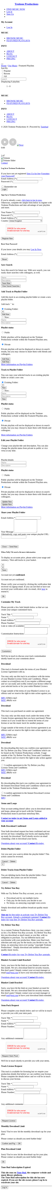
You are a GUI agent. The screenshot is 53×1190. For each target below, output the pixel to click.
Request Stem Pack (10, 1056)
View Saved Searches (11, 286)
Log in (9, 12)
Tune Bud (21, 1172)
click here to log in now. (32, 200)
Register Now (7, 238)
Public (7, 332)
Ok (3, 596)
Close (4, 547)
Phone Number (7, 623)
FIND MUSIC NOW (16, 9)
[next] (20, 145)
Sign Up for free (34, 173)
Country (4, 221)
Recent (7, 73)
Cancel (5, 861)
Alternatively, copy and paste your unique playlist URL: (25, 534)
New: (6, 317)
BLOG (10, 54)
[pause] (13, 145)
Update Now (7, 502)
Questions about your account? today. (22, 843)
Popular (7, 71)
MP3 (3, 698)
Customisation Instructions (12, 634)
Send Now (13, 547)
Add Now (5, 314)
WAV (3, 700)
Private (7, 344)
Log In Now (36, 249)
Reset (4, 259)
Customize (6, 651)
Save (4, 570)
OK (19, 1144)
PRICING (11, 58)
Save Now (6, 283)
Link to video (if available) (12, 626)
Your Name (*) (7, 212)
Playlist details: (7, 460)
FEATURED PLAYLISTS (18, 40)
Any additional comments (12, 1038)
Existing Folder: (11, 309)
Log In (9, 27)
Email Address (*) (9, 178)
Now (4, 388)
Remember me (10, 187)
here (43, 589)
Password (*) (6, 181)
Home (3, 66)
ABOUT (10, 51)
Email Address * (8, 518)
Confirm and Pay (8, 1144)
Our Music (12, 66)
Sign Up (10, 14)
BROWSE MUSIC (15, 38)
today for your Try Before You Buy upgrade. (25, 954)
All (5, 76)
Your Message (7, 532)
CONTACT (12, 56)
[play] (5, 145)
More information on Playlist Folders (17, 364)
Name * (4, 617)
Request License (8, 1121)
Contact (4, 163)
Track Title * (6, 614)
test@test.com (12, 972)
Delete (12, 861)
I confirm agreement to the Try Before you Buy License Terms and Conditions (23, 766)
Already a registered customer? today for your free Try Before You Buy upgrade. (25, 918)
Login (4, 189)
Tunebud (44, 127)
